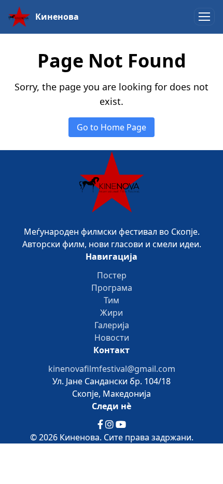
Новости (111, 337)
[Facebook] (101, 425)
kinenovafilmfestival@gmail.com (111, 368)
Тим (111, 300)
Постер (112, 275)
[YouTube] (121, 425)
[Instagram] (110, 425)
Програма (111, 287)
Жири (111, 312)
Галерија (111, 325)
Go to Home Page (111, 127)
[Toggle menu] (204, 16)
